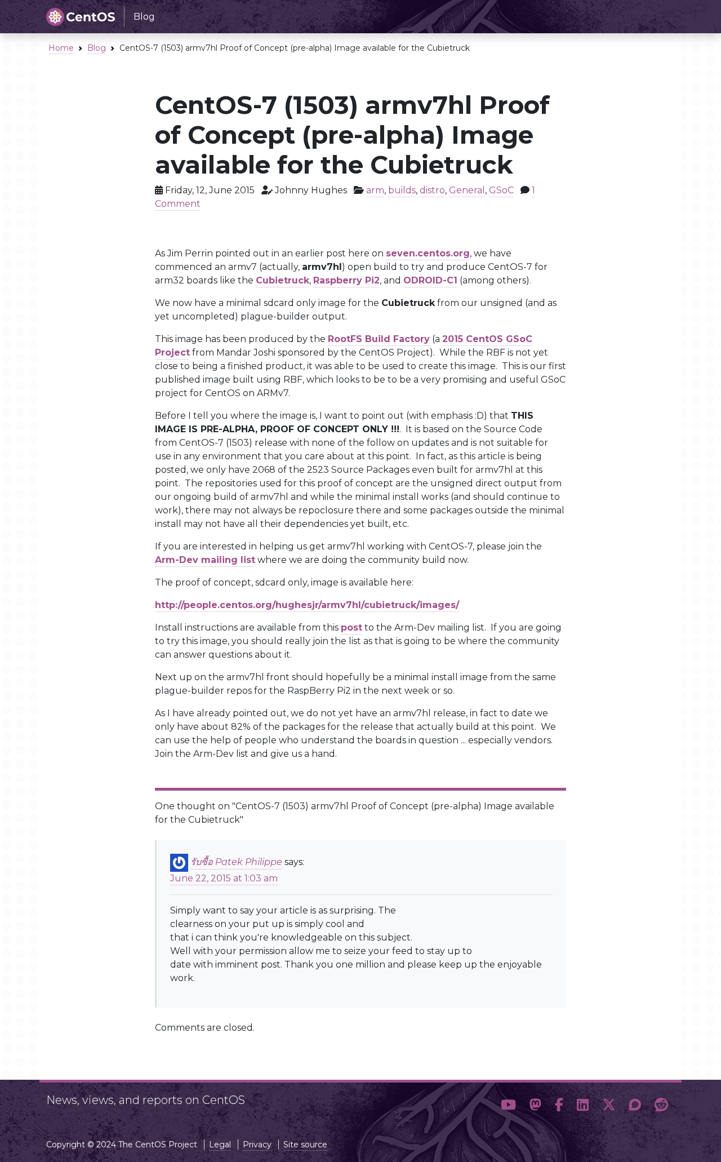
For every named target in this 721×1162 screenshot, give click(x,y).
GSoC (501, 190)
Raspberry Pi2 (346, 280)
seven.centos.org (428, 253)
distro (432, 190)
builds (402, 190)
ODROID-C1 (430, 280)
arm (375, 190)
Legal (220, 1144)
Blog (96, 48)
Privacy (257, 1144)
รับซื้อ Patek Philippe (236, 862)
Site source (305, 1144)
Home (61, 48)
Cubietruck (282, 280)
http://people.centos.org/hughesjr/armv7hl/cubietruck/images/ (307, 605)
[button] (508, 1105)
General (467, 190)
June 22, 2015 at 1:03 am (224, 878)
